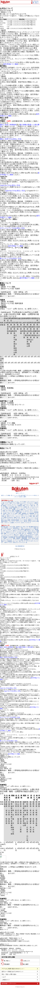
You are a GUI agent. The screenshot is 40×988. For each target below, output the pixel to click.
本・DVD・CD (24, 526)
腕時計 (36, 503)
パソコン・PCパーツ (26, 508)
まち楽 (36, 518)
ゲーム (22, 510)
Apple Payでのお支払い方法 (10, 185)
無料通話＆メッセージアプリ (31, 539)
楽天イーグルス (8, 542)
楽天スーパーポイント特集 (19, 530)
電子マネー (16, 534)
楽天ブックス (10, 516)
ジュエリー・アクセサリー (27, 503)
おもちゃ (27, 510)
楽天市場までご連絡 (10, 64)
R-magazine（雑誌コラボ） (14, 517)
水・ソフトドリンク (33, 507)
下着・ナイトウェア (6, 504)
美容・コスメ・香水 (28, 505)
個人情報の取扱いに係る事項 (24, 647)
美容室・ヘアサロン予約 (13, 529)
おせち (22, 522)
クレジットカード (8, 534)
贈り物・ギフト (26, 517)
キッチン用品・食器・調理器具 (18, 513)
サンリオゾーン (30, 518)
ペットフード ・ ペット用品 (16, 514)
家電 (4, 510)
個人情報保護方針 (20, 546)
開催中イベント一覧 (33, 520)
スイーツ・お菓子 (22, 507)
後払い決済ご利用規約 (8, 125)
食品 (16, 507)
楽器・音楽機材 (16, 510)
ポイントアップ (11, 518)
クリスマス (17, 522)
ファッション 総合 (5, 501)
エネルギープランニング (7, 536)
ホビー (31, 510)
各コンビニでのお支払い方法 (10, 258)
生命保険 (18, 537)
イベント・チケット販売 (30, 528)
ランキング (28, 522)
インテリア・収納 (14, 512)
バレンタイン (12, 521)
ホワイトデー (19, 521)
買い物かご (7, 960)
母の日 (25, 521)
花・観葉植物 (30, 513)
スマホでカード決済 (33, 534)
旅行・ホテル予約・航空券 (13, 526)
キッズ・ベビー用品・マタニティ (20, 504)
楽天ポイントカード (11, 532)
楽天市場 (3, 526)
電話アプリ (4, 541)
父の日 (29, 521)
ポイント (18, 516)
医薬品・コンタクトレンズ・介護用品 (12, 505)
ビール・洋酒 (4, 508)
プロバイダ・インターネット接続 (14, 539)
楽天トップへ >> (20, 493)
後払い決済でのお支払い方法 (10, 139)
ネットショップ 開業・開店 (28, 516)
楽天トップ (4, 495)
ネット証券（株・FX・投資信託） (24, 533)
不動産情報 (24, 538)
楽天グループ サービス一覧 (20, 542)
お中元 (34, 521)
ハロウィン (7, 522)
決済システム (23, 534)
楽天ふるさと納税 (5, 520)
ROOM (33, 538)
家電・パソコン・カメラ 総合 (18, 501)
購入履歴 (25, 964)
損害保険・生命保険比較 (9, 537)
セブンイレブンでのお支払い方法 (12, 228)
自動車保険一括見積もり (27, 537)
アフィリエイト (11, 533)
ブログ (29, 538)
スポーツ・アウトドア (30, 514)
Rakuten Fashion (32, 532)
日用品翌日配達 (15, 520)
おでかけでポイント (22, 532)
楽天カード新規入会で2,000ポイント (12, 971)
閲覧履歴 (7, 964)
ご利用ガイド (6, 980)
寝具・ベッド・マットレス (26, 512)
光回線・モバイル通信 (17, 509)
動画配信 (10, 541)
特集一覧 (10, 495)
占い (14, 541)
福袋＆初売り (4, 521)
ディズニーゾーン (20, 518)
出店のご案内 (22, 496)
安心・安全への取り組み (9, 974)
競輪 (5, 533)
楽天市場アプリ (25, 495)
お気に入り (26, 960)
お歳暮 (12, 522)
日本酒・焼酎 (12, 508)
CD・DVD (8, 510)
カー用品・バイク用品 (8, 507)
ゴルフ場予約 (4, 528)
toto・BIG (18, 541)
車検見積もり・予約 (18, 528)
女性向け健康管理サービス (27, 529)
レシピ (10, 528)
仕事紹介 (18, 538)
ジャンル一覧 (16, 495)
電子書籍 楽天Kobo (33, 526)
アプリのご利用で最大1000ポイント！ (13, 968)
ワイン (18, 508)
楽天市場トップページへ (9, 983)
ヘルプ (4, 977)
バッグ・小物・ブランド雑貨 (12, 503)
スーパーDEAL (33, 495)
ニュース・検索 (11, 538)
